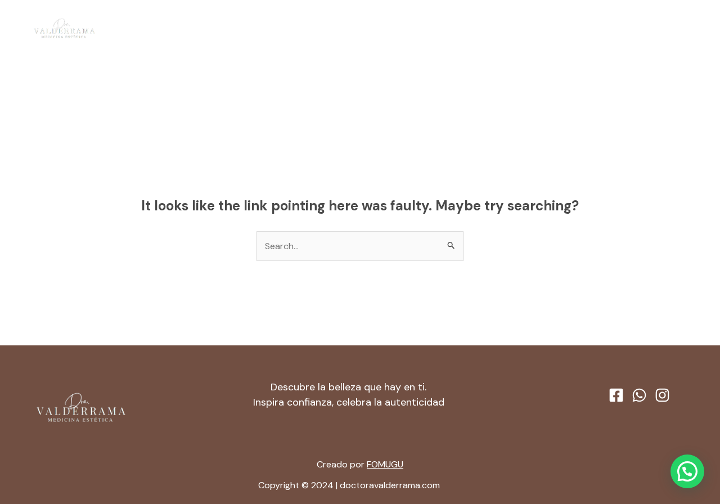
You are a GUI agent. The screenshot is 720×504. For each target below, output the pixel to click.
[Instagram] (690, 29)
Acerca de (317, 28)
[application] (398, 28)
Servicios (375, 28)
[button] (687, 471)
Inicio (267, 28)
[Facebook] (647, 29)
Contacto (442, 28)
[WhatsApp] (669, 29)
